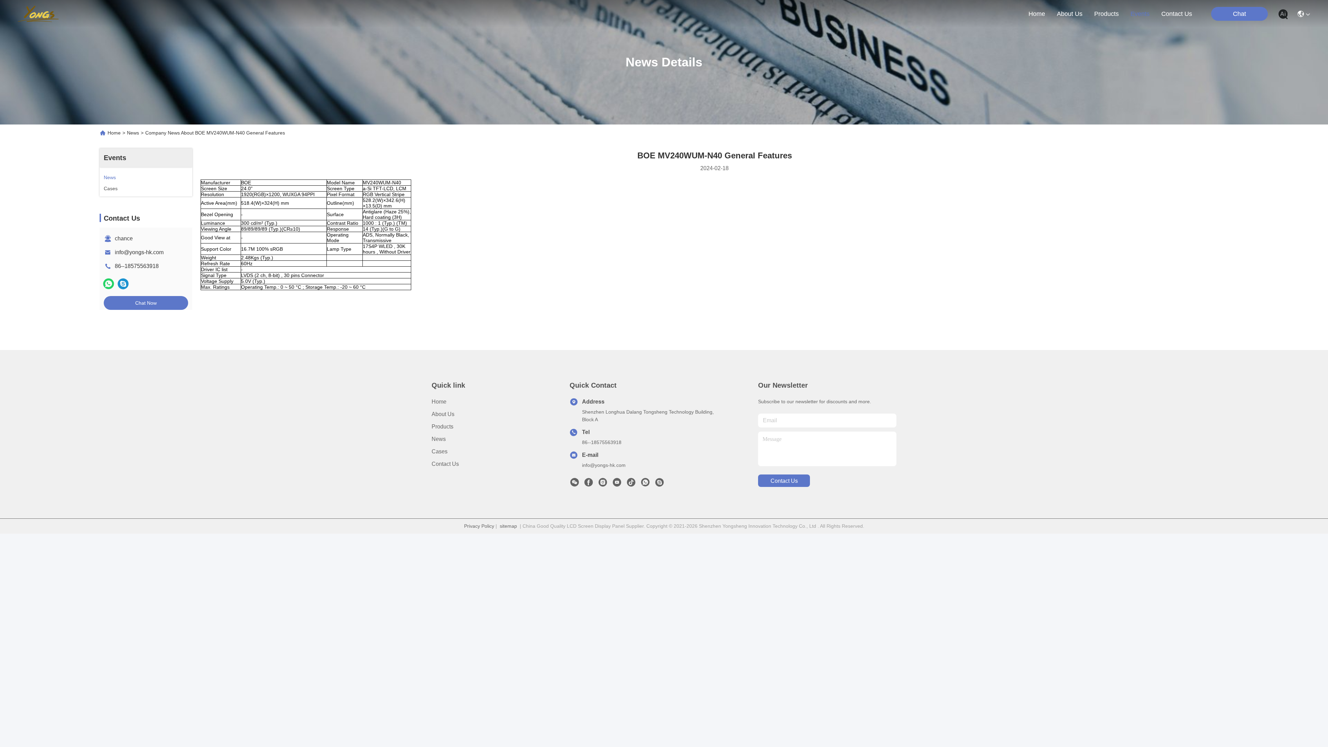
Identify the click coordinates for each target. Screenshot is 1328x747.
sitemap (508, 526)
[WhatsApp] (108, 283)
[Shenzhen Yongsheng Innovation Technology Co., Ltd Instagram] (603, 484)
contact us (1176, 13)
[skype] (123, 283)
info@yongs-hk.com (139, 252)
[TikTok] (631, 484)
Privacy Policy (479, 526)
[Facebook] (588, 484)
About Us (443, 414)
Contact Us (445, 464)
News (133, 133)
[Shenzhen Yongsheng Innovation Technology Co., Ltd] (38, 13)
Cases (440, 451)
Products (442, 427)
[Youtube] (617, 484)
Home (1037, 13)
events (1140, 13)
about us (1069, 13)
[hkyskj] (659, 484)
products (1106, 13)
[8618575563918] (645, 484)
